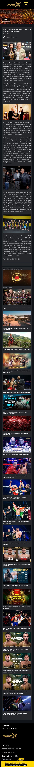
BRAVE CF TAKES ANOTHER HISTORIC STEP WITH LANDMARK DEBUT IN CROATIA (16, 434)
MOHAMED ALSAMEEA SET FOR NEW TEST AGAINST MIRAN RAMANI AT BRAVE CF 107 (15, 650)
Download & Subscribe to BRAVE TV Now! (16, 765)
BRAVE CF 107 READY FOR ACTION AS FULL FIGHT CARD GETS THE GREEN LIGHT (16, 565)
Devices (4, 752)
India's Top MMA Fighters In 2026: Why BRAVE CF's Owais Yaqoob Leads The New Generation (15, 586)
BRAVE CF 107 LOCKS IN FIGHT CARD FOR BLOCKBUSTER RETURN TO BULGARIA (16, 607)
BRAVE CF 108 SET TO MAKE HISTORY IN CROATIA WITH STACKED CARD (17, 307)
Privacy (18, 748)
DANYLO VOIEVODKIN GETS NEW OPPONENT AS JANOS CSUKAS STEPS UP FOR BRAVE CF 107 (16, 671)
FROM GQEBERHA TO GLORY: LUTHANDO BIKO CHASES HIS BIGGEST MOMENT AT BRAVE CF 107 (15, 714)
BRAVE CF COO (16, 259)
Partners (11, 752)
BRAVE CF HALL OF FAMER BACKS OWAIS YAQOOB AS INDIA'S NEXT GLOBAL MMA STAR (16, 476)
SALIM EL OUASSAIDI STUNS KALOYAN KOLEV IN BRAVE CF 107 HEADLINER (16, 543)
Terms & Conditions (8, 748)
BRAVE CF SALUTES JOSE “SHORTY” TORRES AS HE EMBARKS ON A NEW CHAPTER (16, 371)
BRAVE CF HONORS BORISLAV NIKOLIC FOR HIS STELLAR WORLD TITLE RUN (16, 629)
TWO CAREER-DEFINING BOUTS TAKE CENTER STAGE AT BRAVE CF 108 (17, 455)
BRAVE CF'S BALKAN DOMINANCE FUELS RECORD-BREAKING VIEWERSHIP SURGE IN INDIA (15, 413)
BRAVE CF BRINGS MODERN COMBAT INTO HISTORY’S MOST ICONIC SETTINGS (15, 329)
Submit (21, 759)
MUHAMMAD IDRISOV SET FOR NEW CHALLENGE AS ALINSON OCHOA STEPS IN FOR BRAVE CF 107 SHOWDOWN (15, 692)
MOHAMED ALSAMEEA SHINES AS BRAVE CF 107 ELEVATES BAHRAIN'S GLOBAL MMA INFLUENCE (15, 498)
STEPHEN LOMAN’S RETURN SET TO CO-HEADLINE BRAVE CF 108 (16, 392)
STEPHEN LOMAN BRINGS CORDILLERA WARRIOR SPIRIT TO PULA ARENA (16, 350)
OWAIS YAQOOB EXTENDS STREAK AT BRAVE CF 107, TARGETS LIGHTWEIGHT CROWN (16, 522)
